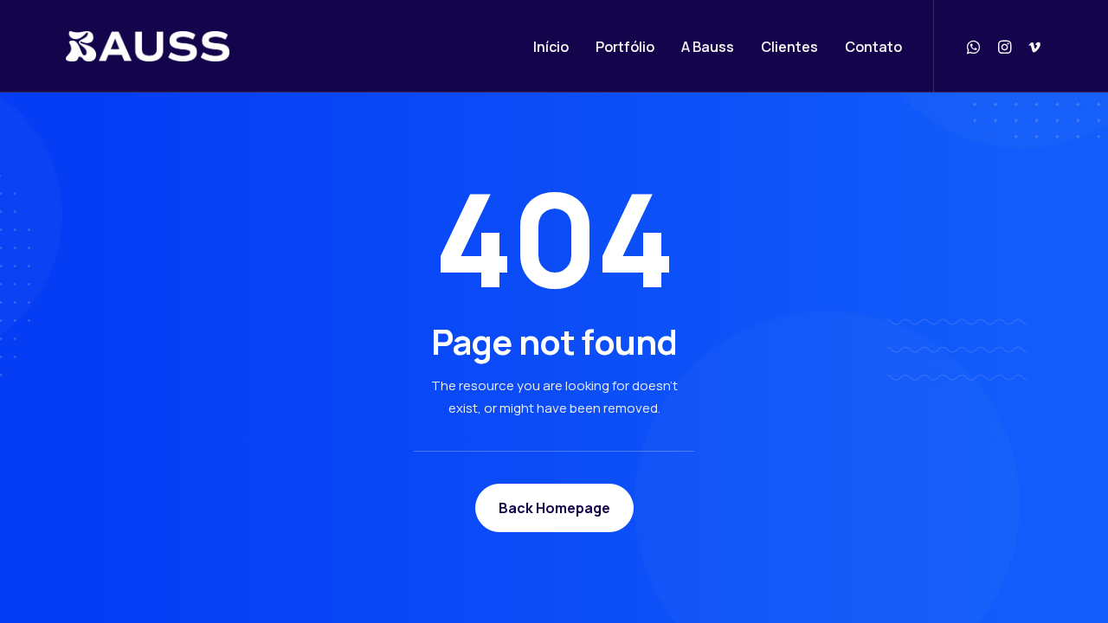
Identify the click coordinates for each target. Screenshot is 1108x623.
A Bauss (707, 46)
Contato (873, 46)
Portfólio (625, 46)
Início (551, 46)
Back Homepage (554, 507)
